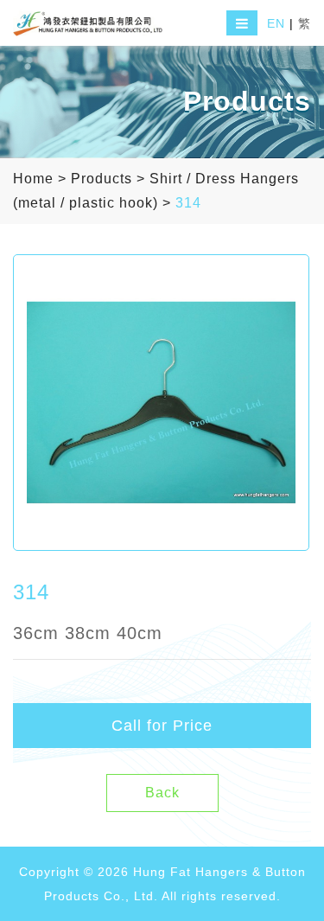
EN (276, 23)
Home (33, 178)
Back (162, 792)
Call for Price (162, 725)
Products (101, 178)
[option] (161, 402)
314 (188, 202)
